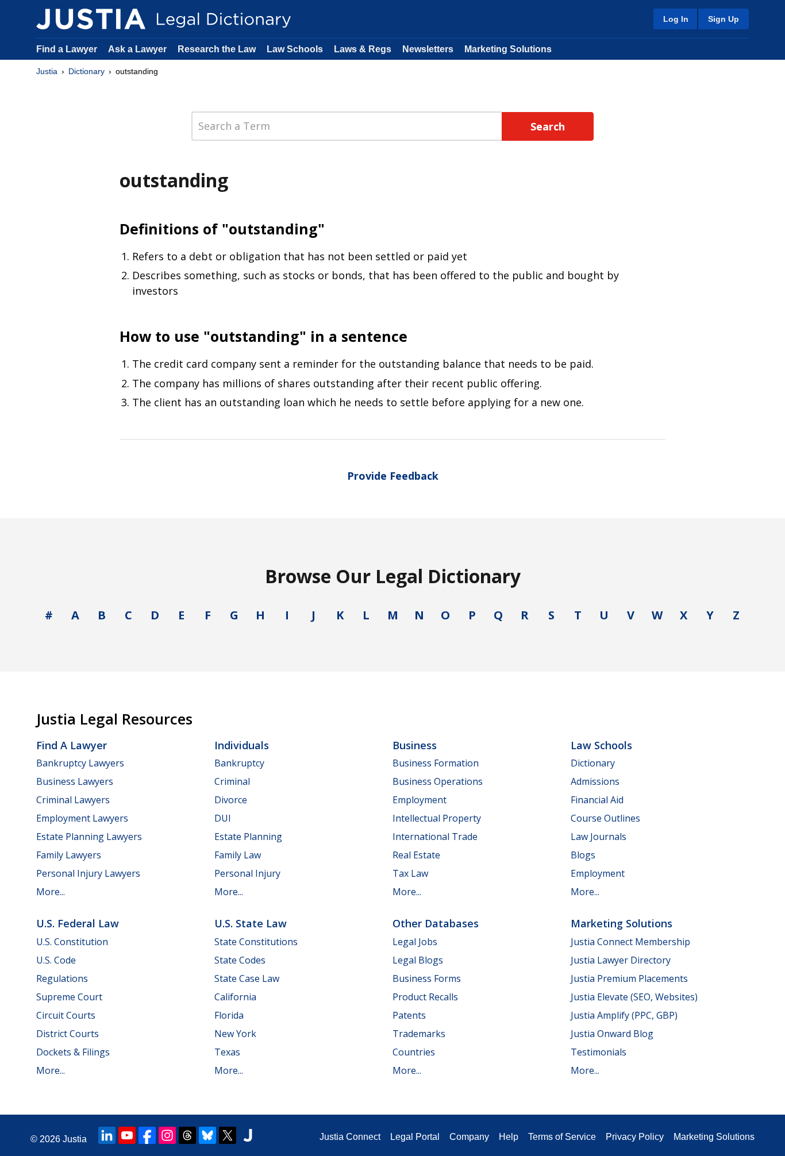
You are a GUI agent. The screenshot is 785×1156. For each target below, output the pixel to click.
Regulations (62, 978)
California (235, 997)
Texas (227, 1052)
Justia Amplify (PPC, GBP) (624, 1015)
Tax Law (410, 873)
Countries (413, 1052)
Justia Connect (350, 1137)
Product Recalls (425, 997)
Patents (409, 1015)
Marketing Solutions (508, 49)
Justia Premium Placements (629, 978)
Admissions (595, 781)
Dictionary (86, 71)
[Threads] (187, 1135)
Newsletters (427, 49)
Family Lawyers (68, 855)
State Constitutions (256, 941)
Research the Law (217, 49)
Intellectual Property (436, 818)
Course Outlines (605, 818)
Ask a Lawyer (138, 49)
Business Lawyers (74, 781)
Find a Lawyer (66, 49)
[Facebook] (147, 1135)
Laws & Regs (362, 49)
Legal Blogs (417, 960)
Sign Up (723, 19)
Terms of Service (562, 1137)
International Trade (435, 836)
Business (414, 745)
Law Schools (295, 49)
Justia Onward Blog (612, 1033)
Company (469, 1137)
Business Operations (437, 781)
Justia (46, 71)
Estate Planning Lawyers (89, 836)
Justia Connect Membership (630, 941)
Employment (419, 799)
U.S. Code (56, 960)
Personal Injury (247, 873)
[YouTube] (127, 1135)
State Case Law (246, 978)
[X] (227, 1135)
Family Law (237, 855)
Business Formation (435, 763)
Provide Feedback (392, 476)
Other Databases (435, 923)
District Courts (67, 1033)
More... (50, 891)
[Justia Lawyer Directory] (247, 1135)
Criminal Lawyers (73, 799)
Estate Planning (248, 836)
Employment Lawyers (82, 818)
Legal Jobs (414, 941)
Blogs (583, 855)
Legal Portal (415, 1137)
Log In (675, 19)
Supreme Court (69, 997)
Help (508, 1137)
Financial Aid (597, 799)
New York (235, 1033)
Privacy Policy (635, 1137)
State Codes (239, 960)
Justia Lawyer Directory (621, 960)
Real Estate (416, 855)
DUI (222, 818)
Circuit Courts (65, 1015)
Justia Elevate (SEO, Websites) (634, 997)
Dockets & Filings (73, 1052)
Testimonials (598, 1052)
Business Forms (426, 978)
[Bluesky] (207, 1135)
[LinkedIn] (107, 1135)
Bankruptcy (239, 763)
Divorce (230, 799)
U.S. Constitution (72, 941)
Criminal (232, 781)
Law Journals (598, 836)
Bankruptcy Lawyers (80, 763)
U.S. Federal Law (77, 923)
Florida (229, 1015)
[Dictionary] (90, 19)
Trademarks (418, 1033)
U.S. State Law (250, 923)
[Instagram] (167, 1135)
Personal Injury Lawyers (88, 873)
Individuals (241, 745)
